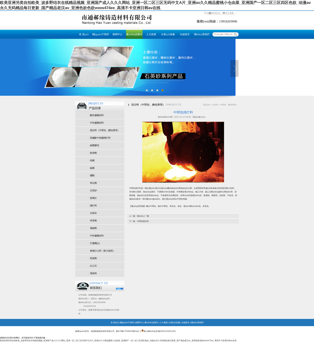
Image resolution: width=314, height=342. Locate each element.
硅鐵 (92, 160)
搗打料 (93, 205)
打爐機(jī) (95, 243)
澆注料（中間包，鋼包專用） (105, 130)
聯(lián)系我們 (201, 34)
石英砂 (93, 190)
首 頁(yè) (84, 34)
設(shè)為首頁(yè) (212, 13)
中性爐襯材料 (97, 122)
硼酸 (92, 175)
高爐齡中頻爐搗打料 (100, 137)
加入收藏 (229, 13)
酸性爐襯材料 (97, 115)
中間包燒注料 (143, 221)
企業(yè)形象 (168, 34)
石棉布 (93, 213)
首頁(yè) (206, 105)
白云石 (93, 265)
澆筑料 (93, 273)
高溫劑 (93, 258)
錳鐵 (92, 168)
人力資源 (151, 34)
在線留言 (185, 34)
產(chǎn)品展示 (134, 34)
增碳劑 (93, 228)
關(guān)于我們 (100, 34)
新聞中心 (117, 34)
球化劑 (93, 183)
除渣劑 (93, 153)
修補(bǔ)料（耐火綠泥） (102, 250)
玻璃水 (93, 198)
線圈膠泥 (94, 145)
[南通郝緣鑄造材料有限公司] (117, 26)
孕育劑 (93, 220)
